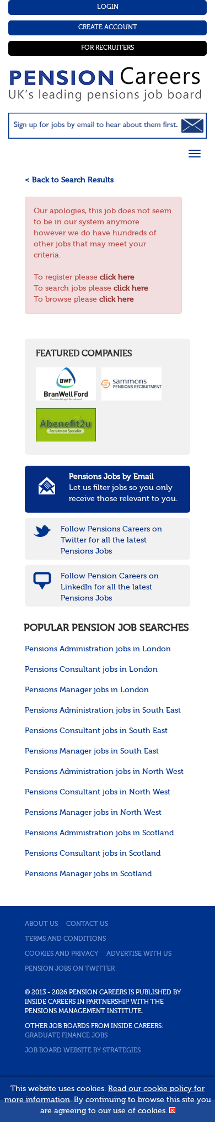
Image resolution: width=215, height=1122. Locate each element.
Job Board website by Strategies (83, 1050)
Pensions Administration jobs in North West (104, 772)
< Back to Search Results (69, 180)
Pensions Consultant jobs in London (91, 669)
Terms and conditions (65, 939)
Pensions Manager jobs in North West (93, 813)
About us (41, 924)
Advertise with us (138, 954)
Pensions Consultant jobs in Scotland (92, 853)
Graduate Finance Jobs (66, 1036)
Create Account (107, 27)
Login (108, 7)
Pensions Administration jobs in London (98, 649)
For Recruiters (107, 48)
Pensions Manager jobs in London (87, 690)
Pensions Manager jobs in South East (92, 751)
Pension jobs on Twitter (70, 969)
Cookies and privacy (61, 954)
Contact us (87, 924)
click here (117, 277)
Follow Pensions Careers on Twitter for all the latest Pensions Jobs (111, 540)
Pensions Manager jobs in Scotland (88, 874)
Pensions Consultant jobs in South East (96, 731)
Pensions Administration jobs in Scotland (99, 833)
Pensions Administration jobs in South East (103, 710)
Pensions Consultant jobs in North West (97, 792)
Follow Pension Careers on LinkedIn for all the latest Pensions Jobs (110, 587)
